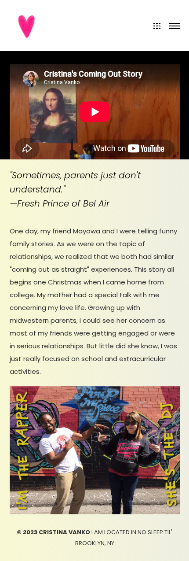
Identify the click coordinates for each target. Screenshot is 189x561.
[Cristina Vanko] (27, 24)
